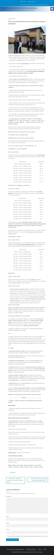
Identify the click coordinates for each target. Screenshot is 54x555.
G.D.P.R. (39, 549)
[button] (52, 9)
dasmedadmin (12, 472)
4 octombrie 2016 (11, 18)
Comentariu (9, 496)
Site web (7, 529)
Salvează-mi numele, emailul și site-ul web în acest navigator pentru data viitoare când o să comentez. (28, 536)
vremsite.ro (40, 552)
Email (7, 522)
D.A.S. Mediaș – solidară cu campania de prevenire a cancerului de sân (15, 480)
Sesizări (45, 549)
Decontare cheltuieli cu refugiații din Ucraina (15, 549)
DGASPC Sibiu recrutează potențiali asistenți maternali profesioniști (39, 479)
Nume (7, 516)
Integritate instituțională (31, 549)
